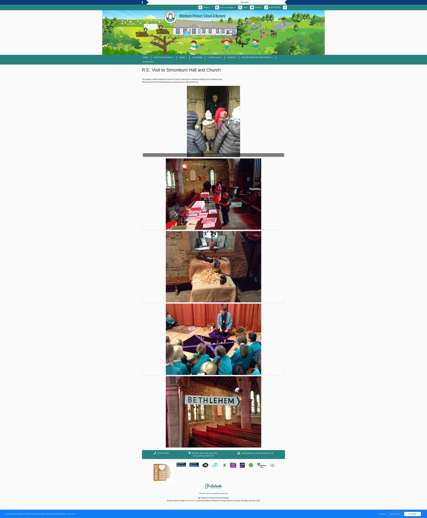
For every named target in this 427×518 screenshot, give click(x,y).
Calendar (197, 57)
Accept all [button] (412, 514)
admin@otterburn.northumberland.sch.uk (257, 453)
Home (145, 57)
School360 (148, 62)
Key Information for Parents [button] (257, 57)
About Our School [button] (163, 57)
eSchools (191, 501)
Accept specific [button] (395, 514)
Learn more (70, 514)
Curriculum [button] (214, 57)
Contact (232, 57)
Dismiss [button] (382, 514)
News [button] (182, 57)
